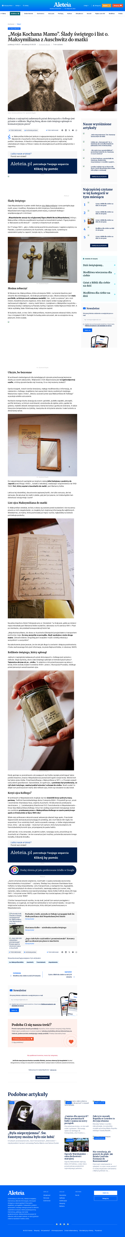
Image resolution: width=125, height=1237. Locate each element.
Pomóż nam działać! (18, 156)
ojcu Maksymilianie (49, 205)
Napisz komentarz (42, 1077)
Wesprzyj (116, 5)
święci (12, 1103)
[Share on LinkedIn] (66, 130)
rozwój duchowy (99, 1138)
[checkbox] (10, 1004)
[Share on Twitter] (69, 130)
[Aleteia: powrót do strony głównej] (62, 4)
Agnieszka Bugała (44, 45)
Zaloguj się (97, 5)
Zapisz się (14, 1010)
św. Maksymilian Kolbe (16, 962)
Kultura (69, 13)
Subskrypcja (63, 1201)
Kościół (89, 13)
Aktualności (79, 13)
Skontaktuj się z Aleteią (86, 1230)
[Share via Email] (73, 130)
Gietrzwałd (69, 1140)
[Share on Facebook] (62, 130)
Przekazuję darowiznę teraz (21, 1039)
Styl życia (51, 13)
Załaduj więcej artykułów (99, 245)
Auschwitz (30, 962)
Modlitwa (14, 13)
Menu (4, 13)
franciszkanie (41, 962)
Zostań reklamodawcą (71, 1230)
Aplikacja (62, 1198)
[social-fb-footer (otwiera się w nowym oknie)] (61, 1224)
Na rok (77, 1195)
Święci (19, 24)
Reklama (61, 1206)
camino (68, 1103)
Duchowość (40, 13)
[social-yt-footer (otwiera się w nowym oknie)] (57, 1224)
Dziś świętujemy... (93, 265)
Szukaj (26, 5)
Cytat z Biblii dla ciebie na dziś (96, 284)
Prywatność (98, 1230)
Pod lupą (60, 13)
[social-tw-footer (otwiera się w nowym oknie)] (64, 1224)
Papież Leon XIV (100, 13)
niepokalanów (53, 962)
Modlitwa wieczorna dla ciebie (97, 274)
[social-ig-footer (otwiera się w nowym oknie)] (68, 1224)
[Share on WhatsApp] (76, 130)
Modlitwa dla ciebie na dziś (96, 294)
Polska (120, 13)
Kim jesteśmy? (45, 1230)
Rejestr (105, 5)
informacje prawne (57, 1230)
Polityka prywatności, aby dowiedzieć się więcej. (98, 326)
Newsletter (62, 1195)
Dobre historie (28, 13)
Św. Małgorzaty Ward (70, 8)
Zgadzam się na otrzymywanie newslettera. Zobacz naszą (34, 1005)
